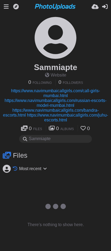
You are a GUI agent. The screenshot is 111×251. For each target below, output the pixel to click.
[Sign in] (104, 7)
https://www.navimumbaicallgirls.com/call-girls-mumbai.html (55, 93)
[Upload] (95, 7)
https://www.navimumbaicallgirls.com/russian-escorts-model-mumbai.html (55, 103)
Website (58, 75)
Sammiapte (55, 67)
